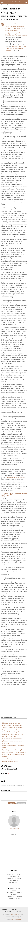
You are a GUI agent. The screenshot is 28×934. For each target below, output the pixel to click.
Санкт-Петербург (16, 46)
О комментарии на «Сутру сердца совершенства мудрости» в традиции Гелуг (16, 26)
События (4, 909)
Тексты (14, 909)
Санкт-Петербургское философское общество (16, 48)
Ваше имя (5, 773)
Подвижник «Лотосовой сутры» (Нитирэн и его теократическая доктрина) (12, 741)
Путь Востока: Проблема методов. (16, 35)
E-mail (3, 781)
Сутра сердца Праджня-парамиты (12, 725)
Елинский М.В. (19, 5)
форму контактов (16, 919)
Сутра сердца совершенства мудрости (14, 495)
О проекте (18, 911)
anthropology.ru (15, 914)
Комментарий (6, 790)
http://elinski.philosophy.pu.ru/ (15, 477)
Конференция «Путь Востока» (15, 33)
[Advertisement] (14, 701)
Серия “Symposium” (11, 30)
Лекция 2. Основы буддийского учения (14, 732)
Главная (3, 5)
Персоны (10, 5)
